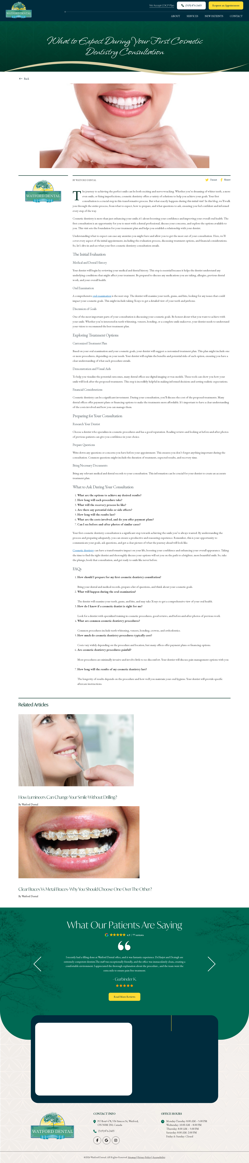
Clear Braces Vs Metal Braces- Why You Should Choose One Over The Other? (85, 889)
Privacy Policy (144, 1157)
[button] (124, 935)
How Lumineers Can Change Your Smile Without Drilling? (67, 797)
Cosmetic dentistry (83, 550)
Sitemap (132, 1157)
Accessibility (159, 1157)
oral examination (102, 296)
